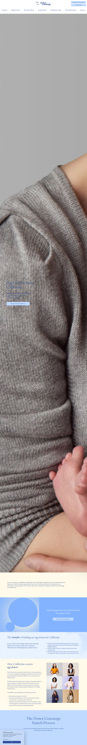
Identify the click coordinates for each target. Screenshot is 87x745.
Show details (5, 739)
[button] (78, 2)
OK (11, 742)
